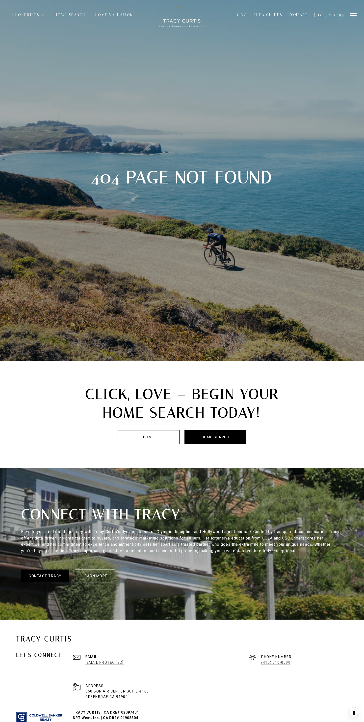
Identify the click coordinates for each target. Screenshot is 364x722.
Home (148, 437)
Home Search (216, 437)
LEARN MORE (95, 576)
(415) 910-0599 (275, 662)
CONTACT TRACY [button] (45, 576)
